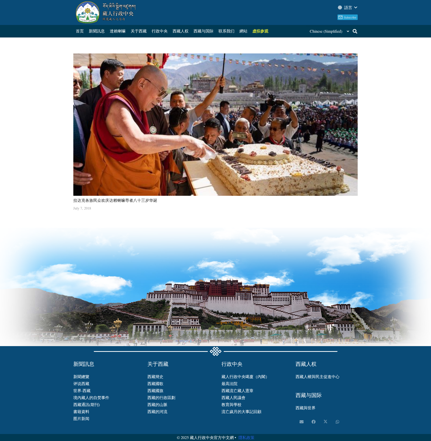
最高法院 (229, 383)
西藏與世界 (306, 407)
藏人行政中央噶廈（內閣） (245, 376)
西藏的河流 (157, 411)
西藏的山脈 (157, 404)
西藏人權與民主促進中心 (317, 376)
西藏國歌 (155, 383)
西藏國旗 (155, 390)
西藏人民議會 (233, 397)
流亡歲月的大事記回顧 (241, 411)
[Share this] (314, 422)
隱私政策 (246, 437)
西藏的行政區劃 (161, 397)
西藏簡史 (155, 376)
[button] (347, 7)
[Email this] (302, 422)
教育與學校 (231, 404)
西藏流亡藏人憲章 (237, 390)
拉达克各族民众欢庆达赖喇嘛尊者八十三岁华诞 (115, 200)
